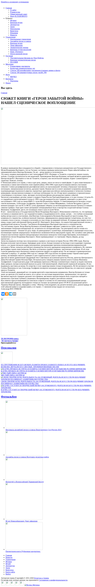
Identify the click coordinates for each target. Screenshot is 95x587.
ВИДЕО (13, 77)
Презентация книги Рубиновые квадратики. (23, 551)
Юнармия (14, 33)
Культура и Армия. (41, 578)
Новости (13, 35)
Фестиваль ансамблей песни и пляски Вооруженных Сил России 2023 (33, 430)
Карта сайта (10, 572)
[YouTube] (17, 585)
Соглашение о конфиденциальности (53, 580)
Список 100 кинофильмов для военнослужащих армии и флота (35, 70)
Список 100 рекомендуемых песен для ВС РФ (28, 73)
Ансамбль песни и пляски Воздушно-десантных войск (27, 457)
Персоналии (15, 29)
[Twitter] (8, 585)
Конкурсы (14, 31)
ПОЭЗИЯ (14, 62)
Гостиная (9, 56)
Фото (8, 75)
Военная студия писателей (20, 50)
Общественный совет (18, 14)
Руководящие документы (20, 66)
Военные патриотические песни (23, 60)
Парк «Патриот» (16, 52)
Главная (9, 8)
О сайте (13, 10)
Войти (8, 574)
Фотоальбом (9, 396)
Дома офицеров (16, 45)
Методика (9, 64)
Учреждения (10, 37)
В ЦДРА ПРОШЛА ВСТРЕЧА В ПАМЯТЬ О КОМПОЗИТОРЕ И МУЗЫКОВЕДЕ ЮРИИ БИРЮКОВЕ (42, 371)
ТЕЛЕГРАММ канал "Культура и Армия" (10, 340)
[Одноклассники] (12, 585)
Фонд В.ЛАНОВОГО (18, 16)
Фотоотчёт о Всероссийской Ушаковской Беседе (25, 482)
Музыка (13, 20)
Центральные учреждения (20, 39)
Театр (12, 27)
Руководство (15, 12)
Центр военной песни (19, 54)
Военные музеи (16, 22)
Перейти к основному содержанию (15, 2)
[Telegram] (21, 585)
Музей (8, 564)
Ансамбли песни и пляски (20, 41)
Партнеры (14, 81)
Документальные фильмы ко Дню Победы (27, 58)
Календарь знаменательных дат (22, 68)
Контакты (9, 79)
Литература (14, 25)
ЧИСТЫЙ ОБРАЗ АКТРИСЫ (13, 375)
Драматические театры (19, 48)
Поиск (8, 83)
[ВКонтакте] (3, 585)
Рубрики (9, 18)
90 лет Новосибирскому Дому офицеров (21, 521)
